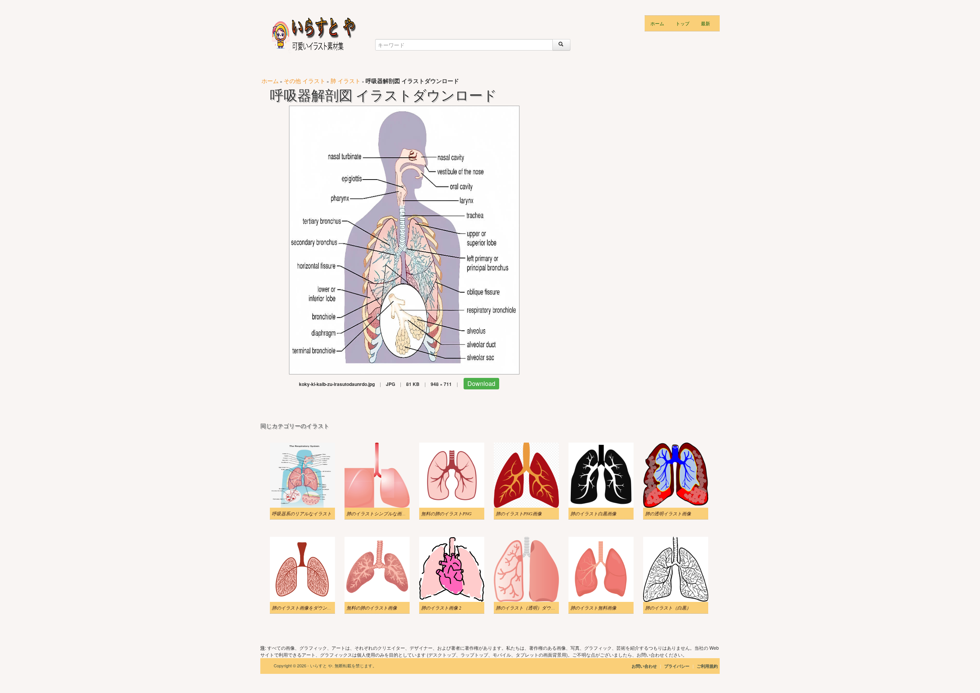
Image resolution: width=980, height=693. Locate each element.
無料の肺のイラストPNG (446, 513)
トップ (682, 23)
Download (481, 383)
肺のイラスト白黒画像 (593, 513)
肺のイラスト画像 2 (441, 608)
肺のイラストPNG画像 (519, 513)
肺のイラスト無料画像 (593, 608)
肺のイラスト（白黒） (668, 608)
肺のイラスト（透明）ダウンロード (532, 608)
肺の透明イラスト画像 (668, 513)
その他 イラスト (304, 81)
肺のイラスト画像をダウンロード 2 (308, 608)
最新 (705, 23)
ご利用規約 (707, 666)
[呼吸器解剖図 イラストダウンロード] (404, 239)
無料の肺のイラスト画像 (371, 608)
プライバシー (677, 666)
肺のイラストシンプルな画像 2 (378, 513)
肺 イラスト (345, 81)
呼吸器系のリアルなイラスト (302, 513)
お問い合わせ (644, 666)
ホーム (657, 23)
